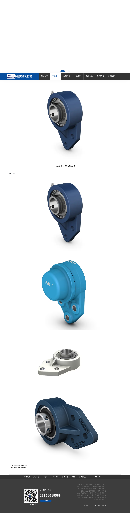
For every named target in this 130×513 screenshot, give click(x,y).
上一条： (18, 465)
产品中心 (55, 76)
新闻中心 (89, 76)
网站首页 (44, 76)
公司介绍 (66, 76)
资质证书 (100, 76)
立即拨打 (46, 500)
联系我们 (111, 76)
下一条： (17, 467)
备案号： (87, 506)
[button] (127, 36)
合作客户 (78, 76)
